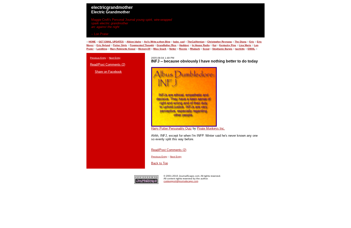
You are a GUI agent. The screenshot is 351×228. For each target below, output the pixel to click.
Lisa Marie (245, 45)
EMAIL (251, 48)
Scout (206, 48)
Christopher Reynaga (219, 41)
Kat (214, 45)
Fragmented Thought (142, 45)
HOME (92, 41)
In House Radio (201, 45)
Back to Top (159, 163)
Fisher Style (120, 45)
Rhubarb (195, 48)
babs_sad (179, 41)
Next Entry (114, 58)
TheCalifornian (195, 41)
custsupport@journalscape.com (181, 181)
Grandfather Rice (166, 45)
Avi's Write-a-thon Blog (157, 41)
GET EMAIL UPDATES (111, 41)
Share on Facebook (108, 71)
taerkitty (240, 48)
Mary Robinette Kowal (122, 48)
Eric (251, 41)
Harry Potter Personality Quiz (171, 128)
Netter (172, 48)
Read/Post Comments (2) (107, 64)
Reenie (183, 48)
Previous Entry (98, 58)
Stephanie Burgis (222, 48)
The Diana (240, 41)
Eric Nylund (103, 45)
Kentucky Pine (227, 45)
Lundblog (101, 48)
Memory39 (144, 48)
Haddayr (184, 45)
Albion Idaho (134, 41)
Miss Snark (159, 48)
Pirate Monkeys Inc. (211, 128)
